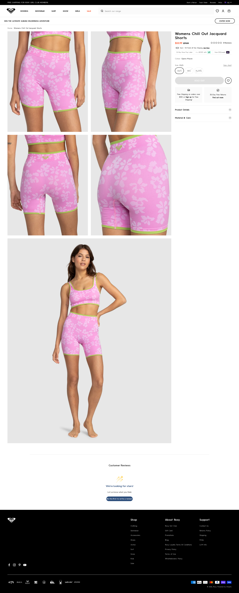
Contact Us (204, 526)
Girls (77, 11)
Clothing (134, 526)
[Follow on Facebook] (9, 565)
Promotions (169, 535)
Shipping (203, 535)
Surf (54, 11)
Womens (24, 11)
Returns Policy (205, 530)
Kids (132, 558)
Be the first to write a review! (119, 499)
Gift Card (168, 530)
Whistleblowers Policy (173, 558)
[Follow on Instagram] (14, 565)
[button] (25, 11)
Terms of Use (170, 554)
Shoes (133, 540)
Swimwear (40, 11)
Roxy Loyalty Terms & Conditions (178, 544)
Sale (89, 11)
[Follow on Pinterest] (19, 565)
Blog (167, 540)
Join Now (206, 48)
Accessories (135, 535)
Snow (65, 11)
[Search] (101, 11)
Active (133, 544)
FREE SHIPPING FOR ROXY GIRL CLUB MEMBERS (27, 2)
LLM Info (203, 544)
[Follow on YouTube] (25, 565)
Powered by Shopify (224, 587)
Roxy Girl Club (171, 526)
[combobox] (159, 11)
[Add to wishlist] (228, 80)
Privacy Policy (170, 549)
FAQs (202, 540)
